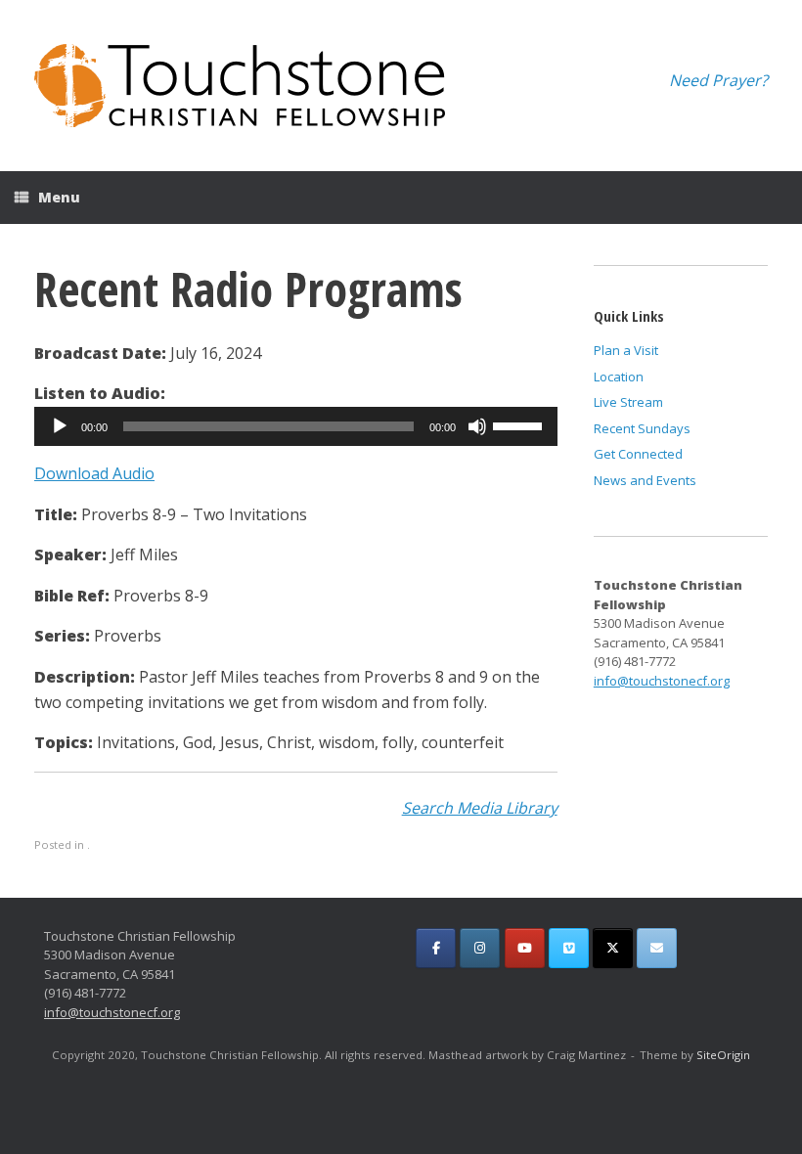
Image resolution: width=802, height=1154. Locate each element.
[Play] (59, 426)
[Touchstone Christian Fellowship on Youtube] (525, 948)
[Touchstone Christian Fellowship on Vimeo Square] (569, 948)
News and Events (645, 480)
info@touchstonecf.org (662, 680)
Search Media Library (479, 808)
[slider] (520, 424)
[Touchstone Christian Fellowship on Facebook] (436, 948)
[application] (295, 426)
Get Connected (638, 454)
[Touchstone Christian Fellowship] (239, 85)
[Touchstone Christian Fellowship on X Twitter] (613, 948)
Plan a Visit (626, 350)
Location (619, 376)
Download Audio (94, 473)
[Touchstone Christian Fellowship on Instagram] (480, 948)
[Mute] (477, 426)
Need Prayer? (718, 80)
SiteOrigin (723, 1054)
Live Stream (628, 402)
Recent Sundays (642, 428)
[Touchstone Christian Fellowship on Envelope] (657, 948)
